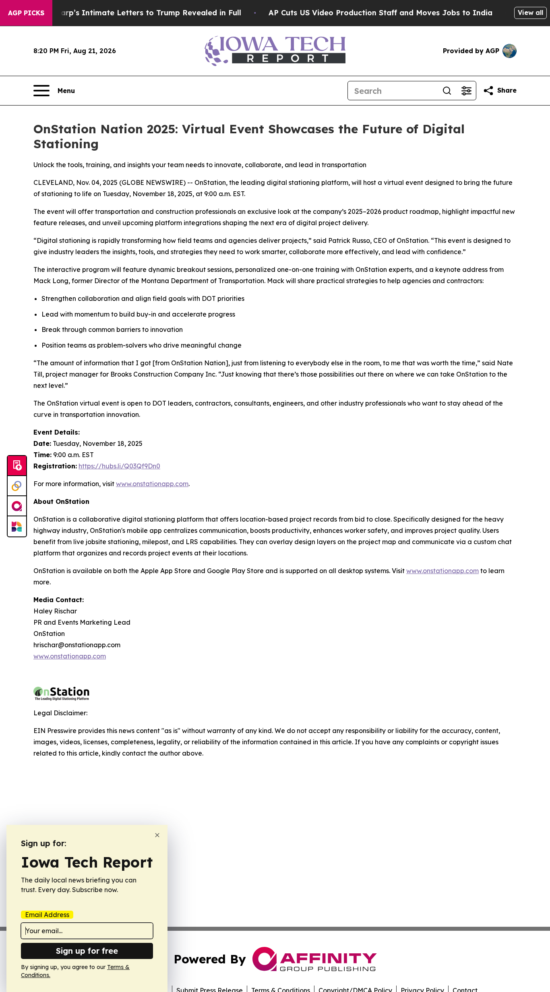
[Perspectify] (17, 486)
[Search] (447, 90)
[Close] (157, 835)
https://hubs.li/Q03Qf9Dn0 (119, 466)
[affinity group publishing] (17, 506)
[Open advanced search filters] (466, 90)
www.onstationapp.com (152, 484)
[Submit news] (17, 466)
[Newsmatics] (17, 526)
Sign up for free (87, 951)
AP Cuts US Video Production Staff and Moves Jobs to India (380, 12)
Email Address (47, 915)
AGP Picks (26, 13)
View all (530, 12)
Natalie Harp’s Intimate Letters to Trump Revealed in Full (133, 12)
